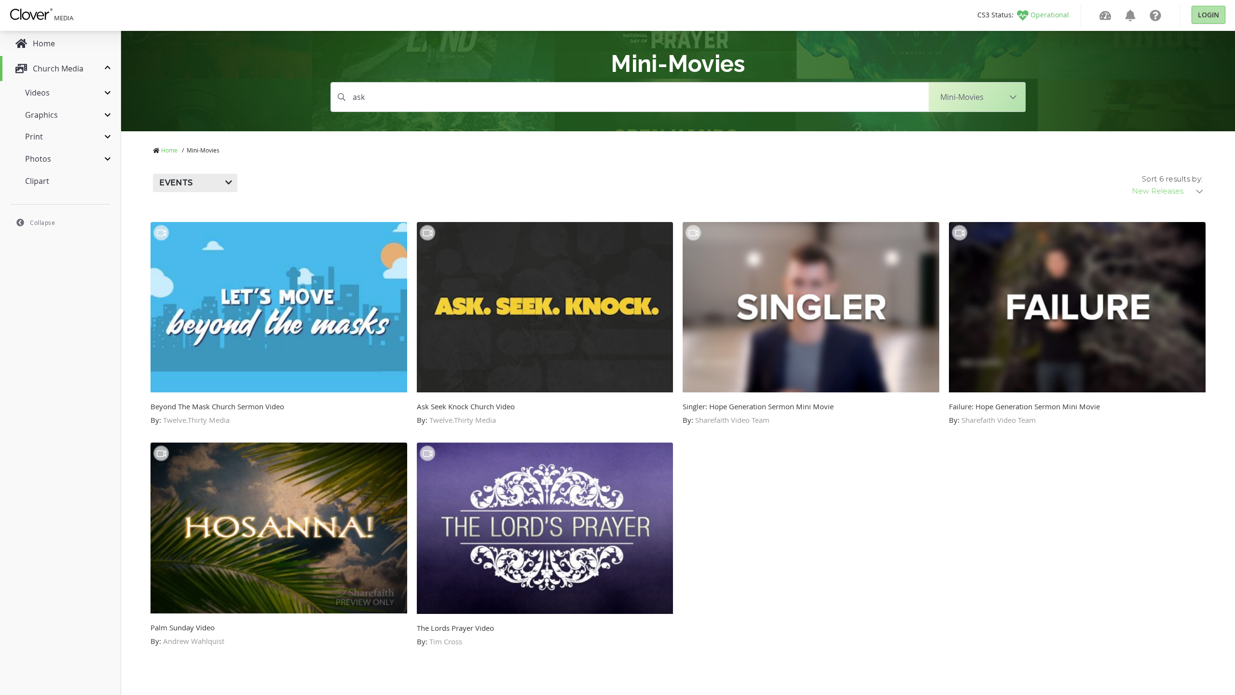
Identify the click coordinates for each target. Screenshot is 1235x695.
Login (1208, 14)
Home (169, 150)
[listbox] (1167, 191)
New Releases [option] (1157, 191)
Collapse (42, 222)
